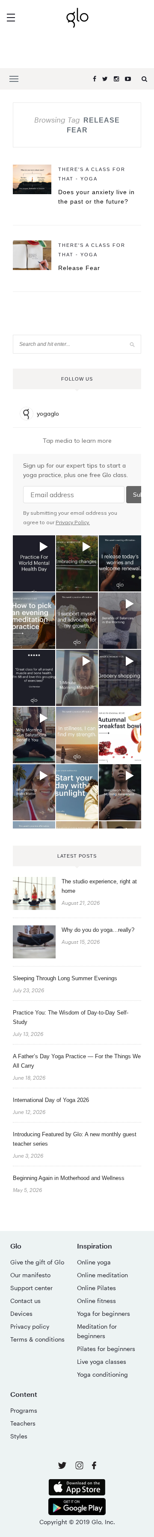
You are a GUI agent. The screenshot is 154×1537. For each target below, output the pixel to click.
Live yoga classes (101, 1361)
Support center (31, 1287)
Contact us (25, 1300)
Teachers (23, 1423)
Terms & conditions (37, 1339)
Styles (18, 1436)
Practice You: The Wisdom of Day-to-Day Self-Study (70, 1017)
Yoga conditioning (102, 1374)
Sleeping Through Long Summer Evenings (65, 978)
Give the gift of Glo (37, 1262)
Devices (21, 1313)
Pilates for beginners (106, 1348)
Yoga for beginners (103, 1313)
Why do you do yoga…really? (98, 930)
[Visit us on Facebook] (94, 1466)
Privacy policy (29, 1326)
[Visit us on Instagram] (80, 1467)
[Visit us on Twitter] (63, 1466)
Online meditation (102, 1275)
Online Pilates (96, 1287)
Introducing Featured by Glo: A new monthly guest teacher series (74, 1139)
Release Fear (79, 267)
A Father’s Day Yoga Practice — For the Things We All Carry (77, 1061)
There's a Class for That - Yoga (91, 174)
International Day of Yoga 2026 (51, 1100)
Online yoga (94, 1262)
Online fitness (96, 1300)
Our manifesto (30, 1275)
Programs (23, 1410)
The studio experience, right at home (99, 886)
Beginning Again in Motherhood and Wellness (68, 1178)
